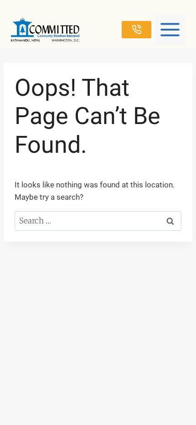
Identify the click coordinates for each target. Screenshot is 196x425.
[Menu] (170, 30)
